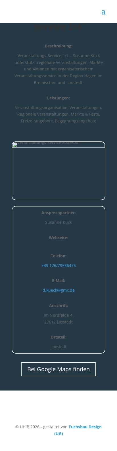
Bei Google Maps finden (58, 369)
